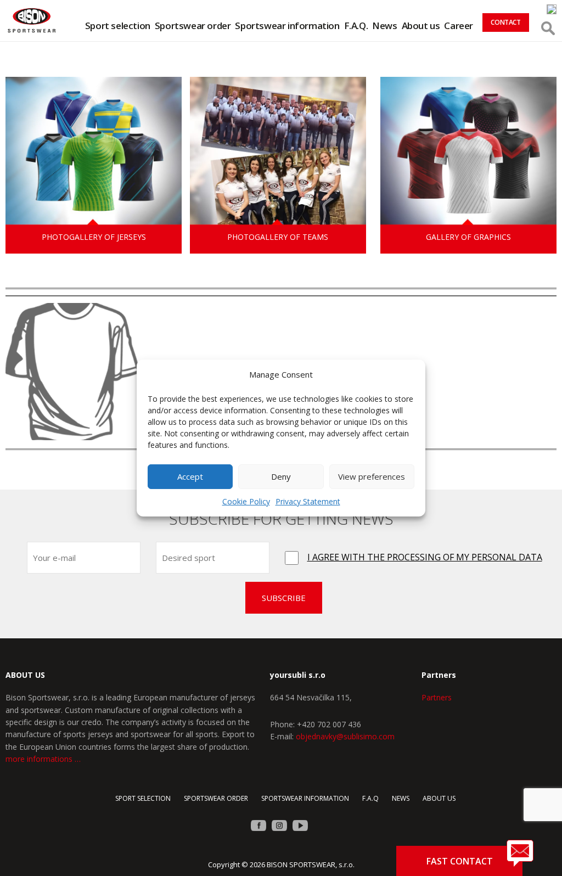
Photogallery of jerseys (94, 237)
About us (421, 25)
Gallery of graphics (468, 237)
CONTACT (505, 22)
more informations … (43, 759)
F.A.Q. (356, 25)
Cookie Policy (246, 501)
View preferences (371, 476)
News (384, 25)
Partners (437, 697)
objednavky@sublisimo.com (345, 736)
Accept (190, 476)
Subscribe (284, 597)
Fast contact (459, 861)
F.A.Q (370, 798)
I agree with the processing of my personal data (424, 557)
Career (458, 25)
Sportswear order (193, 25)
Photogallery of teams (277, 237)
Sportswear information (287, 25)
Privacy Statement (308, 501)
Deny (281, 476)
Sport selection (117, 25)
